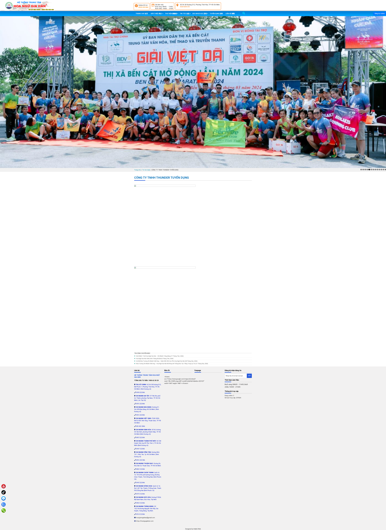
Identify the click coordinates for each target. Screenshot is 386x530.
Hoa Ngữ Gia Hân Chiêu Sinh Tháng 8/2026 (154, 358)
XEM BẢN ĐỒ (185, 7)
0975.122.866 (140, 494)
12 (383, 169)
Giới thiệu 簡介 (156, 13)
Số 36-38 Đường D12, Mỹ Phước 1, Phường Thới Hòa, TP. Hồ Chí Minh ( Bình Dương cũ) (147, 387)
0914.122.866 (140, 514)
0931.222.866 (140, 404)
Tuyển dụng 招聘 (216, 13)
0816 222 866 (140, 460)
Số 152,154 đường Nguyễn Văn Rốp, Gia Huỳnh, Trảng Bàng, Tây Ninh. (146, 508)
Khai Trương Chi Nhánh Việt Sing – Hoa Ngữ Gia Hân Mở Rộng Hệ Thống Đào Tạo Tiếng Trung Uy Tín (172, 363)
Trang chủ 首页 (142, 13)
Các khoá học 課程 (199, 13)
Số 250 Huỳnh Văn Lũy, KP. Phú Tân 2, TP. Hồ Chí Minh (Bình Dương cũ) (147, 443)
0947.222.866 (140, 483)
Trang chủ (137, 170)
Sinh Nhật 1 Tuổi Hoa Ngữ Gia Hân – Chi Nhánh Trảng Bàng (160, 356)
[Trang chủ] (29, 5)
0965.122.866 (140, 503)
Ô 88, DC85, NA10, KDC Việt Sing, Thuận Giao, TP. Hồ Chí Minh (147, 420)
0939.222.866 (143, 7)
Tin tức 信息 (184, 13)
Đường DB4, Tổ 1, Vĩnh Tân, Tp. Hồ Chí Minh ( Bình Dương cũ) (146, 454)
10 (379, 169)
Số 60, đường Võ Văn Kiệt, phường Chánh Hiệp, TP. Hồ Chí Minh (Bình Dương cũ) (147, 432)
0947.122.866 (140, 449)
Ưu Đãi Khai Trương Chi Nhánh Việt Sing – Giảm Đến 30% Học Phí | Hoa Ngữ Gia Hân (166, 361)
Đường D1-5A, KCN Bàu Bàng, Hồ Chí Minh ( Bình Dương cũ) (146, 409)
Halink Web (197, 529)
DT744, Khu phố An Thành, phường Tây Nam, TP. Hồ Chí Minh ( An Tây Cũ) (147, 398)
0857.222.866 (140, 437)
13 (385, 169)
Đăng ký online (380, 13)
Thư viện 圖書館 (171, 13)
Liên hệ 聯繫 (230, 13)
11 (381, 169)
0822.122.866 (140, 469)
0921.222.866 (140, 415)
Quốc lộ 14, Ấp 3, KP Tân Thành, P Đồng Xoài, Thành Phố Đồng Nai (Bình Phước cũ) (147, 488)
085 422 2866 (140, 426)
